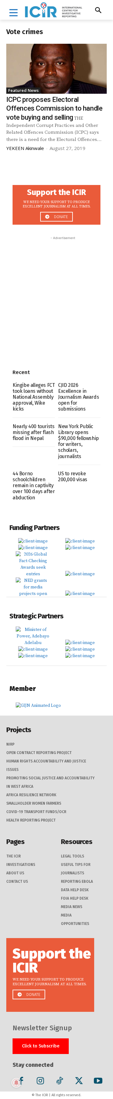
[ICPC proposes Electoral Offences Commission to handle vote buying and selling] (56, 69)
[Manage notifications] (16, 1083)
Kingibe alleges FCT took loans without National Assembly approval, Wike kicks (34, 397)
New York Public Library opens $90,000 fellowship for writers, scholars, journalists (78, 441)
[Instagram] (40, 1082)
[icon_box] (56, 203)
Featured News (23, 90)
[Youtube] (98, 1082)
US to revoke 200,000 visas (72, 476)
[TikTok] (59, 1082)
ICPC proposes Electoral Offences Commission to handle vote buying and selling (54, 108)
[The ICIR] (53, 10)
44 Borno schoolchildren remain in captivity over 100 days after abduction (34, 486)
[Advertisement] (56, 297)
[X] (79, 1082)
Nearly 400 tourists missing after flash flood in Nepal (33, 432)
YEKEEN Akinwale (25, 148)
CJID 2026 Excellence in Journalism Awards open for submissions (78, 397)
